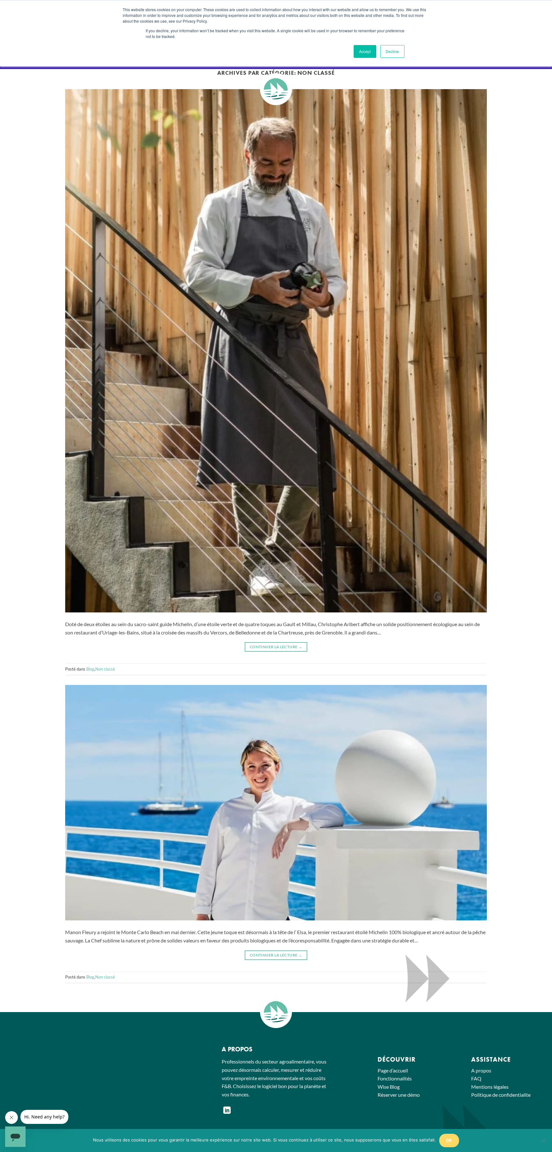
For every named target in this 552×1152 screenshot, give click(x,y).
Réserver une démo (399, 1095)
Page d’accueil (393, 1070)
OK (449, 1140)
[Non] (543, 1142)
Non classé (105, 669)
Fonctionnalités (395, 1078)
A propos (481, 1070)
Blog (90, 669)
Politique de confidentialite (501, 1095)
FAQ (476, 1078)
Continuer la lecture (276, 646)
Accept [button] (365, 51)
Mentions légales (490, 1087)
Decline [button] (392, 51)
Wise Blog (389, 1087)
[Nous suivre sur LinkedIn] (227, 1111)
